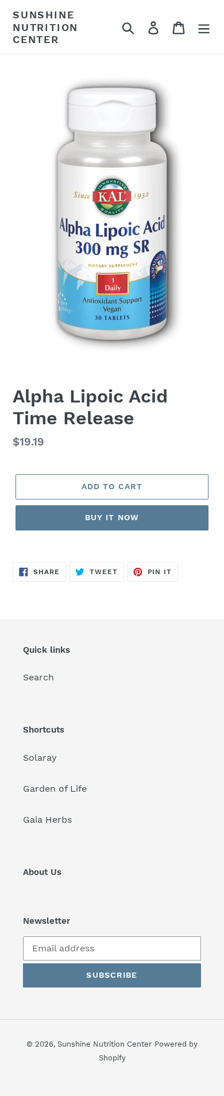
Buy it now (112, 517)
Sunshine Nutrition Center (45, 27)
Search (38, 677)
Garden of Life (55, 788)
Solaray (40, 757)
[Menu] (204, 27)
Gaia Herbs (47, 819)
